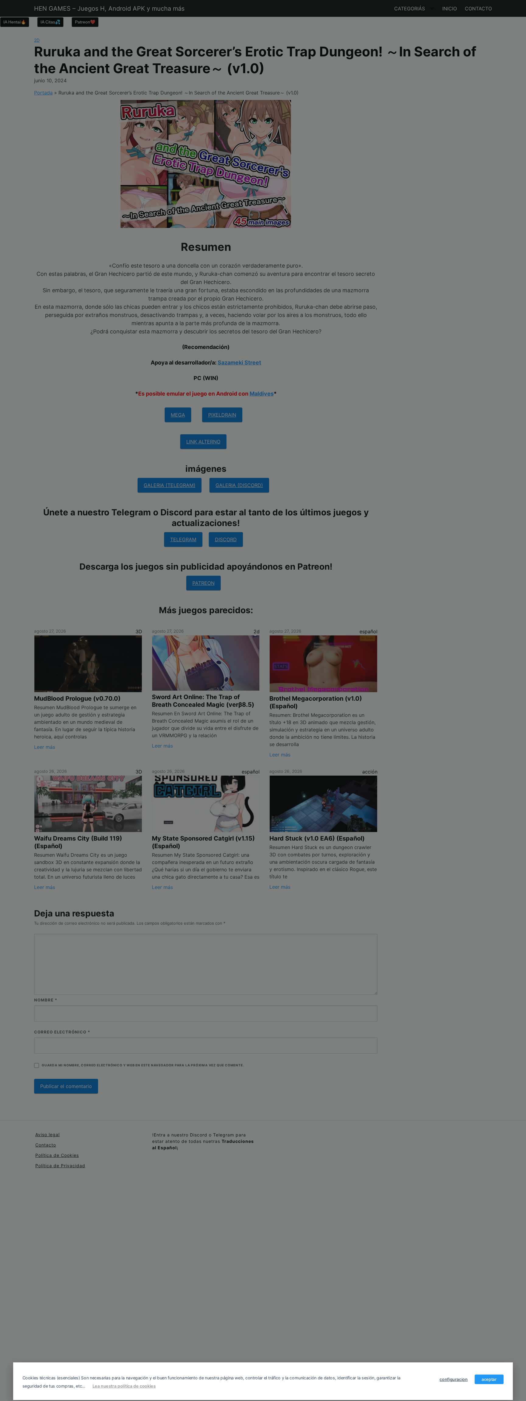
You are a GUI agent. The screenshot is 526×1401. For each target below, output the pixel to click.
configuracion (454, 1379)
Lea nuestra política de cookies (124, 1385)
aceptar (489, 1379)
